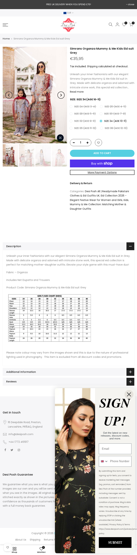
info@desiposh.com (21, 434)
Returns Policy (52, 539)
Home (6, 38)
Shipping (92, 66)
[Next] (61, 95)
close (131, 4)
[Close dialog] (129, 394)
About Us (20, 539)
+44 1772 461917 (19, 442)
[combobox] (103, 461)
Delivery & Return (81, 183)
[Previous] (8, 95)
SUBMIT (115, 542)
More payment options (102, 172)
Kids (126, 200)
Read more (77, 92)
